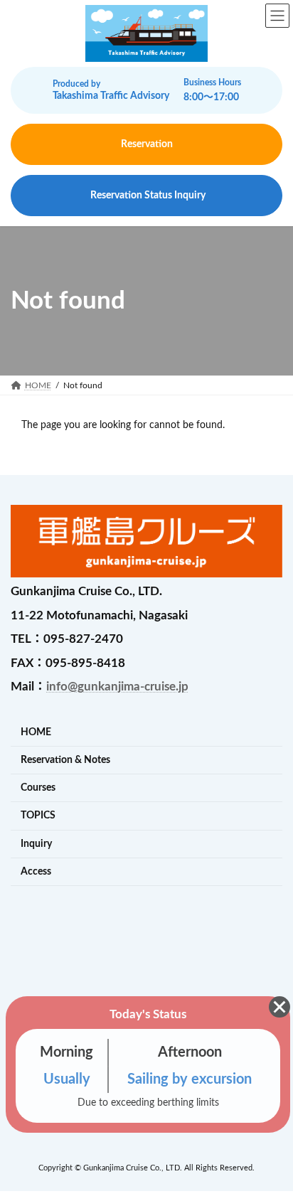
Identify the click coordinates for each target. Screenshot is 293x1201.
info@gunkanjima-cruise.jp (117, 686)
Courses (38, 787)
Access (36, 871)
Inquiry (36, 843)
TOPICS (38, 815)
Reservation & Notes (65, 759)
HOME (36, 732)
